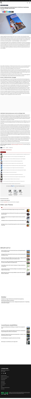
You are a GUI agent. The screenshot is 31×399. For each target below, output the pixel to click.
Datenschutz (3, 388)
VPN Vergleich (3, 382)
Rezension (4, 147)
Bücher (4, 5)
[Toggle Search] (27, 3)
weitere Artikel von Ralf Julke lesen (6, 149)
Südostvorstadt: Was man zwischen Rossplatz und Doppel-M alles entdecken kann (13, 174)
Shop (9, 0)
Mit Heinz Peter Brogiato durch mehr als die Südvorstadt (9, 172)
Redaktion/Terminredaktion (5, 376)
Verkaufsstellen (3, 379)
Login (29, 0)
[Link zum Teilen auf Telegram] (8, 12)
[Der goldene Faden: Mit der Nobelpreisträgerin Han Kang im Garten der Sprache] (28, 210)
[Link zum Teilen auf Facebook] (3, 12)
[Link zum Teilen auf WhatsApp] (6, 12)
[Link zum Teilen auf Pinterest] (4, 12)
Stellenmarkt (6, 0)
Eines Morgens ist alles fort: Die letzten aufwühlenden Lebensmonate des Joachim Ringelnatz (14, 158)
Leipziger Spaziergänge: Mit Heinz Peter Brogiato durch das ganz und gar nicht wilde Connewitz (14, 165)
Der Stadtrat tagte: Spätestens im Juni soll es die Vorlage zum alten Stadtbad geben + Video (14, 156)
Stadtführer (7, 147)
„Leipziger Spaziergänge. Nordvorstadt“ (17, 144)
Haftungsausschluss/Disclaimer (5, 387)
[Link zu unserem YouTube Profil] (5, 373)
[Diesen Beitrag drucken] (11, 12)
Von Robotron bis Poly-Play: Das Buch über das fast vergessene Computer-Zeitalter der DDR (14, 176)
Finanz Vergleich (3, 383)
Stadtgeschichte (11, 147)
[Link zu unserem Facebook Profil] (2, 373)
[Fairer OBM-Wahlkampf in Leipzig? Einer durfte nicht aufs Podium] (28, 339)
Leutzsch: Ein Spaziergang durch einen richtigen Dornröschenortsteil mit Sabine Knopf (13, 167)
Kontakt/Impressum (4, 375)
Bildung (1, 5)
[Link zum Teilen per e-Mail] (13, 12)
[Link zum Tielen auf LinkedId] (9, 12)
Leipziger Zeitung (2, 0)
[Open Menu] (29, 2)
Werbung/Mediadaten (4, 378)
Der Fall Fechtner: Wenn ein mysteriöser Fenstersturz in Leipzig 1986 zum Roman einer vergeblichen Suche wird (16, 154)
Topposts (7, 5)
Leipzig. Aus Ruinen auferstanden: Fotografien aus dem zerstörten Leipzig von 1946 (13, 163)
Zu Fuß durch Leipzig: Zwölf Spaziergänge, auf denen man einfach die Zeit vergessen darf (14, 181)
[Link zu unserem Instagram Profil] (3, 373)
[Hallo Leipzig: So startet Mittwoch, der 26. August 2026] (28, 342)
